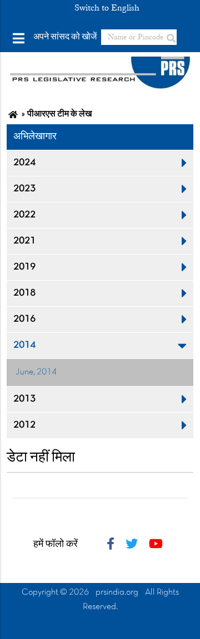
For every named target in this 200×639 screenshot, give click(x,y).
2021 (24, 241)
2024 (24, 163)
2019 (24, 267)
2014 (24, 345)
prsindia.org (117, 592)
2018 (24, 293)
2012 (24, 425)
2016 (24, 319)
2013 (24, 399)
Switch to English (106, 7)
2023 (24, 189)
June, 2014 (36, 372)
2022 (24, 215)
